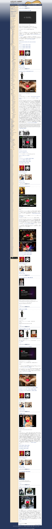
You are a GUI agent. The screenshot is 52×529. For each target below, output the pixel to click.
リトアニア (13, 104)
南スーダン (13, 74)
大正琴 (11, 146)
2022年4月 (12, 151)
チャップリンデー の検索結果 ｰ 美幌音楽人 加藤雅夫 (25, 254)
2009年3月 (12, 253)
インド (12, 50)
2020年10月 (12, 165)
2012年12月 (12, 218)
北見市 (12, 30)
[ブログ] (25, 5)
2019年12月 (12, 173)
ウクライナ (13, 108)
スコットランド (14, 114)
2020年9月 (12, 166)
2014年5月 (12, 205)
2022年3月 (12, 152)
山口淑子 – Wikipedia (33, 442)
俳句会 (11, 130)
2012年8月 (12, 221)
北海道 (11, 28)
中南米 (11, 78)
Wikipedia (22, 341)
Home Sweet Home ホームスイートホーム (14, 13)
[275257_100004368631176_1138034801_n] (21, 179)
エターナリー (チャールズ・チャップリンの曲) (25, 10)
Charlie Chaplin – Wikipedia (23, 128)
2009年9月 (12, 248)
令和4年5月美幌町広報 (13, 16)
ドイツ (12, 115)
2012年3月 (12, 225)
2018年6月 (12, 187)
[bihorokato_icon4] (21, 55)
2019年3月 (12, 180)
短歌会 (11, 131)
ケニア (12, 72)
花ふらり (12, 147)
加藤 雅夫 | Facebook (21, 65)
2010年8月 (12, 240)
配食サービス (12, 139)
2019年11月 (12, 174)
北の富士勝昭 (12, 121)
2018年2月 (12, 190)
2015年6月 (12, 195)
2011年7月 (12, 231)
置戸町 (12, 39)
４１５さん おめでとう (13, 15)
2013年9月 (12, 211)
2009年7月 (12, 250)
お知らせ (12, 23)
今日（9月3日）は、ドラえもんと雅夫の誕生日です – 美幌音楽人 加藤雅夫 (28, 390)
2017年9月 (12, 194)
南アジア (12, 49)
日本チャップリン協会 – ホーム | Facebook (24, 155)
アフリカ (12, 70)
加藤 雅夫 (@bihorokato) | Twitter (23, 56)
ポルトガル (13, 117)
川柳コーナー (12, 129)
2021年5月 (12, 160)
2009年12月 (12, 246)
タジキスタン (13, 48)
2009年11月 (12, 247)
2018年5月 (12, 188)
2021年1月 (12, 163)
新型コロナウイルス (13, 132)
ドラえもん (12, 25)
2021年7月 (12, 158)
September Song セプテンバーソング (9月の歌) (25, 346)
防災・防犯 (12, 140)
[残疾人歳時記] (34, 5)
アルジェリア (13, 71)
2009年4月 (12, 252)
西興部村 (12, 41)
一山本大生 (12, 120)
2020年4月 (12, 170)
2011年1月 (12, 236)
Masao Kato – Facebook (22, 273)
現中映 (11, 135)
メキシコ (12, 79)
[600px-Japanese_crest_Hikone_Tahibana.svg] (27, 55)
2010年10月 (12, 238)
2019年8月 (12, 176)
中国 (12, 56)
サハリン (13, 111)
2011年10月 (12, 229)
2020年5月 (12, 169)
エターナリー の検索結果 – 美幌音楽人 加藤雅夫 (25, 46)
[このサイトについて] (13, 5)
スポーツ (12, 24)
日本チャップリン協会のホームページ (23, 152)
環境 (11, 137)
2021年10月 (12, 156)
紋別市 (12, 38)
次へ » (21, 524)
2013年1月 (12, 217)
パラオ (12, 77)
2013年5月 (12, 214)
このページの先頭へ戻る (38, 524)
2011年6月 (12, 232)
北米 (11, 85)
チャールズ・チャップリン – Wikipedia (32, 122)
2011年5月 (12, 233)
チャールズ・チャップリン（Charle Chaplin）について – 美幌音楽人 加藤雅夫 (28, 387)
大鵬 (11, 123)
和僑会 (11, 93)
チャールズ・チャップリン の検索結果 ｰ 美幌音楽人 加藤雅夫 (26, 158)
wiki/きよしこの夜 (24, 519)
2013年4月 (12, 215)
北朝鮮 (12, 57)
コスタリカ (13, 81)
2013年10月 (12, 210)
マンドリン (12, 145)
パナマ (12, 82)
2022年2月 (12, 153)
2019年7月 (12, 177)
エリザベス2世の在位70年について (14, 9)
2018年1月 (12, 191)
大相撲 (11, 119)
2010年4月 (12, 243)
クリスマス (12, 143)
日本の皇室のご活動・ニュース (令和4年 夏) (14, 8)
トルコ (12, 98)
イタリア (13, 105)
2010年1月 (12, 245)
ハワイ (12, 86)
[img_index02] (28, 179)
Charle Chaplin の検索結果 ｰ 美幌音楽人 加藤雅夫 (25, 161)
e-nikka (13, 88)
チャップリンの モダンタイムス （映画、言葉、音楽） (26, 277)
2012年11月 (12, 219)
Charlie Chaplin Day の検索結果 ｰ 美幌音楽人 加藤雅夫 (25, 252)
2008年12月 (12, 255)
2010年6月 (12, 241)
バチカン (13, 107)
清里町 (12, 36)
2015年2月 (12, 198)
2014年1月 (12, 208)
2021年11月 (12, 155)
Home (19, 6)
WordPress (33, 528)
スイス (12, 96)
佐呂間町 (12, 29)
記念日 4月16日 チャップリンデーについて (24, 186)
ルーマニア (13, 110)
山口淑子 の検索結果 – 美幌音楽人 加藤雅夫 (24, 445)
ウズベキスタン (13, 46)
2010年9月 (12, 239)
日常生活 (12, 133)
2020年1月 (12, 172)
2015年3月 (12, 197)
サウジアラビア (13, 84)
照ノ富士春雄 (12, 125)
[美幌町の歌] (29, 5)
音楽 (11, 141)
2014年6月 (12, 204)
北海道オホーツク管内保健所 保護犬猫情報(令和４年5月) (14, 11)
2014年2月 (12, 207)
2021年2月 (12, 162)
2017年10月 (12, 193)
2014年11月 (12, 200)
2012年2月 (12, 226)
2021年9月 (12, 157)
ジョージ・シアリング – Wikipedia (27, 371)
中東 (11, 83)
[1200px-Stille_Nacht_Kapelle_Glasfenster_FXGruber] (30, 494)
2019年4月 (12, 179)
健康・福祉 (12, 27)
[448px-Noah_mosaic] (22, 479)
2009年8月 (12, 249)
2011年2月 (12, 235)
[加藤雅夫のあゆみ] (20, 5)
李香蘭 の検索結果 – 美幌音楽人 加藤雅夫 (24, 446)
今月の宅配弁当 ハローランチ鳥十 (14, 7)
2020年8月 (12, 167)
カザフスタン (13, 47)
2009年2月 (12, 254)
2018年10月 (12, 184)
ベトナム (13, 66)
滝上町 (12, 37)
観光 (11, 138)
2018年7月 (12, 186)
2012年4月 (12, 224)
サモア (12, 76)
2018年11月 (12, 183)
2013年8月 (12, 212)
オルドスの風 (13, 54)
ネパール (13, 51)
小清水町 (12, 34)
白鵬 (11, 127)
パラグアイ (13, 91)
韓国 (12, 60)
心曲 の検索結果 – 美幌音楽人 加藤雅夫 (23, 448)
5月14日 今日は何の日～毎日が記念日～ (35, 96)
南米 (11, 89)
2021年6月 (12, 159)
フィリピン (13, 64)
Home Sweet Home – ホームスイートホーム (14, 12)
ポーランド (13, 99)
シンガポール (13, 63)
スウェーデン (13, 101)
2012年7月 (12, 222)
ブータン (13, 53)
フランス (13, 116)
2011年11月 (12, 228)
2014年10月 (12, 201)
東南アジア (13, 61)
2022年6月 (12, 150)
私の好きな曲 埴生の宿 (13, 14)
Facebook (12, 21)
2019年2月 (12, 181)
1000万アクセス (12, 20)
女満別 (12, 33)
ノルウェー (13, 102)
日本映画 (12, 134)
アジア (11, 45)
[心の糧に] (39, 5)
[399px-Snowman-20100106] (21, 285)
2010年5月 (12, 242)
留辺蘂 (12, 31)
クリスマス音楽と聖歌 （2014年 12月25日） (25, 471)
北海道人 (12, 43)
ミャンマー (13, 67)
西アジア (12, 69)
